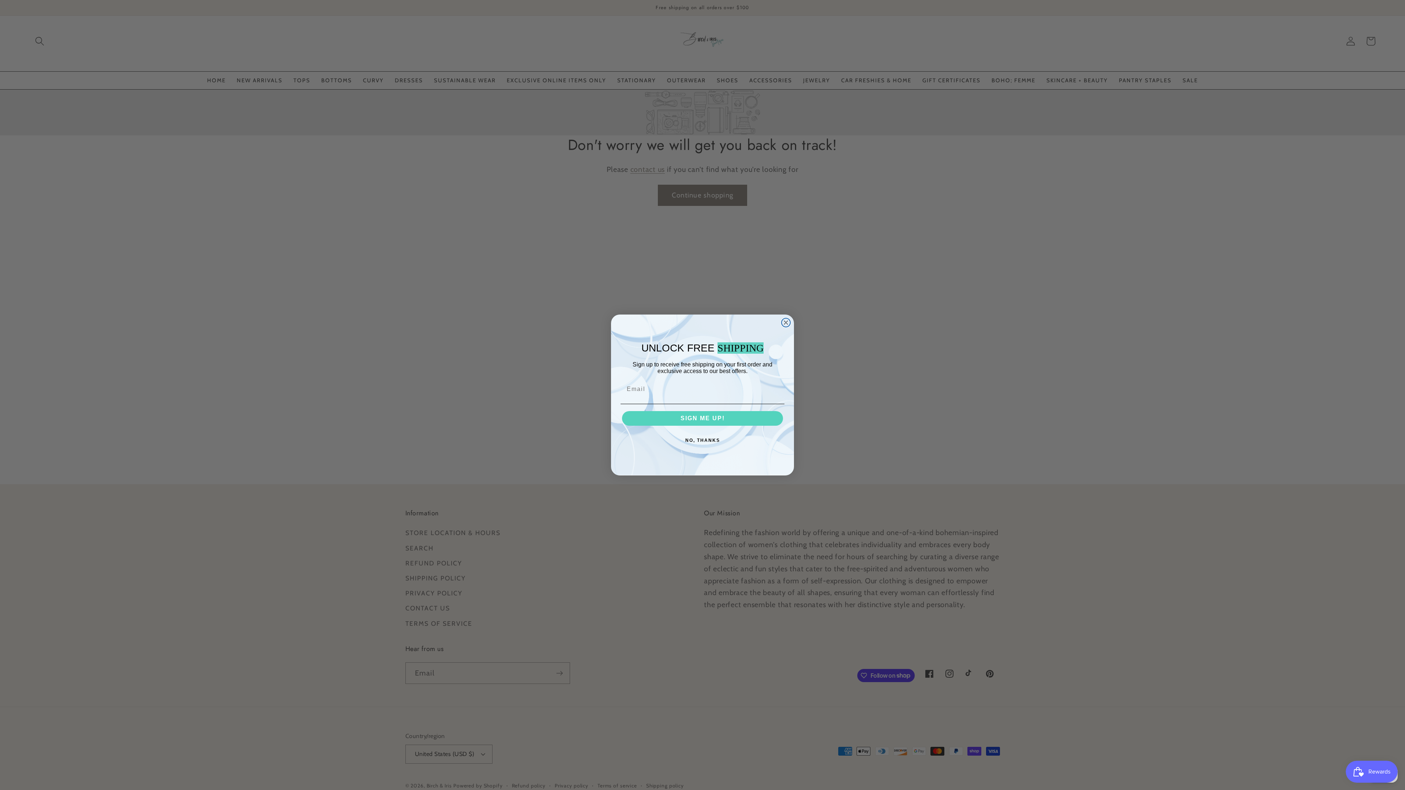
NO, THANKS (702, 440)
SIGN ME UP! (703, 418)
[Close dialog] (786, 322)
